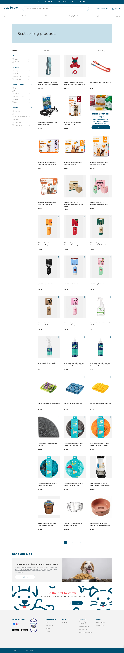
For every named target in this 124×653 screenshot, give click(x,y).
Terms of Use (100, 625)
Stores (48, 628)
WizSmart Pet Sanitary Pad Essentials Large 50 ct (73, 163)
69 (80, 543)
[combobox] (55, 8)
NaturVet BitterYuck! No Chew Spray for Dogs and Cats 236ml (74, 364)
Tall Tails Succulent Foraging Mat (49, 403)
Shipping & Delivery (85, 632)
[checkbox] (22, 59)
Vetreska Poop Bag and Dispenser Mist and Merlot (72, 284)
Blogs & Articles (84, 626)
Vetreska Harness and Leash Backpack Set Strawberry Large (74, 83)
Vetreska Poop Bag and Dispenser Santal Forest (98, 244)
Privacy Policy (100, 622)
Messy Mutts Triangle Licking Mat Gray (47, 444)
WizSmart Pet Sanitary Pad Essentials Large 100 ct (99, 163)
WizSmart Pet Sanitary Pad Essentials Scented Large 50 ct (48, 163)
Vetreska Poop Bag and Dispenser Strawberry (71, 244)
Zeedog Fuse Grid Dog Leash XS (100, 82)
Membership (83, 629)
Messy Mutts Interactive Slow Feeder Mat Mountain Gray (73, 444)
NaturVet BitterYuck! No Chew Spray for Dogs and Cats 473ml (100, 364)
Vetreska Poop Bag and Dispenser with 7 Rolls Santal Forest (73, 204)
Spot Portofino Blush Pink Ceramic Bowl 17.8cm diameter (100, 524)
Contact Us (49, 625)
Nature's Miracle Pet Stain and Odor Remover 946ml (100, 324)
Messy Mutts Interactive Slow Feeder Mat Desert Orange (99, 444)
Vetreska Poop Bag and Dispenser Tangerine (45, 244)
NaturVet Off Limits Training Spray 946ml (47, 364)
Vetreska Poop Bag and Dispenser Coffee (45, 324)
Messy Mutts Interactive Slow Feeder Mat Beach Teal (73, 484)
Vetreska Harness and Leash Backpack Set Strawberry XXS (48, 83)
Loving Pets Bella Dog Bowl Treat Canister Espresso (47, 524)
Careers (48, 631)
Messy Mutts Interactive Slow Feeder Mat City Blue (47, 484)
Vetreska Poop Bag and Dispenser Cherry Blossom (72, 324)
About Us (49, 622)
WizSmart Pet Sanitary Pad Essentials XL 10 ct (73, 123)
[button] (25, 16)
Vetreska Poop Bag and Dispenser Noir (45, 284)
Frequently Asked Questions (84, 622)
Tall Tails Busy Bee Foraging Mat (100, 403)
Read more (25, 577)
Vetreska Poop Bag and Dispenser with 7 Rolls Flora (99, 203)
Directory (65, 622)
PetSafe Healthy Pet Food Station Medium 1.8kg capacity (100, 484)
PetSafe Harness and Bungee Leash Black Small (47, 123)
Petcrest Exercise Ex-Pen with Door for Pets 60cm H (74, 524)
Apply (77, 603)
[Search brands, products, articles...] (25, 8)
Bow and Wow (28, 650)
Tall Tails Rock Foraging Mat (73, 403)
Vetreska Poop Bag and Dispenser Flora (97, 284)
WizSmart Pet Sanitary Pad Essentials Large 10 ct (47, 203)
